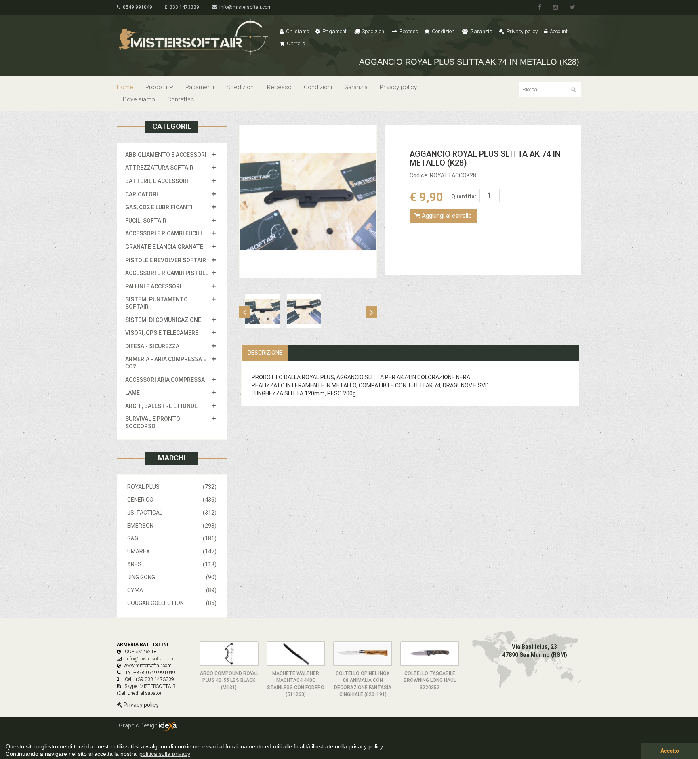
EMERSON (172, 525)
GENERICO (172, 499)
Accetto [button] (669, 751)
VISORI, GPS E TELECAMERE (161, 333)
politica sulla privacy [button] (164, 754)
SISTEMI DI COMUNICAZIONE (163, 320)
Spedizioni (373, 31)
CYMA (172, 590)
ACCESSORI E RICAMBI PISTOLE (166, 273)
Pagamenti (334, 31)
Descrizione (265, 352)
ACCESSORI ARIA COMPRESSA (165, 379)
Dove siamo (139, 99)
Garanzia (480, 31)
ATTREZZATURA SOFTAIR (159, 167)
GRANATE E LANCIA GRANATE (164, 247)
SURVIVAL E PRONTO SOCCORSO (152, 422)
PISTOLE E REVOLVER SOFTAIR (165, 260)
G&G (172, 538)
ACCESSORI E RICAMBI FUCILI (163, 233)
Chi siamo (297, 31)
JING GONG (172, 577)
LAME (132, 392)
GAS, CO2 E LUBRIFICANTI (159, 207)
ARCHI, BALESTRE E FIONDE (161, 406)
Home (125, 87)
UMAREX (172, 551)
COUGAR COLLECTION (172, 603)
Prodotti (156, 87)
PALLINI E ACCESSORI (153, 286)
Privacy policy (521, 31)
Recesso (408, 31)
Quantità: (463, 196)
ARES (172, 564)
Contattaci (181, 99)
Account (558, 31)
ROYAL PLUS (172, 487)
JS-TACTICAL (172, 512)
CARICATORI (141, 194)
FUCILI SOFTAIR (145, 220)
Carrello (295, 43)
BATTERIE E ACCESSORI (156, 181)
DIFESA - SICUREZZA (152, 346)
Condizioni (443, 31)
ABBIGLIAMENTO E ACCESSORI (165, 154)
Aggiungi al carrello (446, 215)
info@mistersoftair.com (244, 7)
